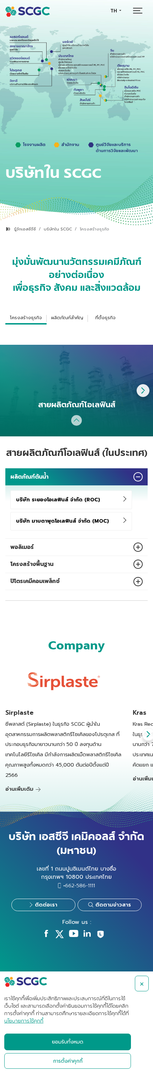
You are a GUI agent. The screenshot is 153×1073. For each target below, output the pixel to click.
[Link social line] (100, 937)
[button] (143, 390)
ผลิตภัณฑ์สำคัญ (67, 317)
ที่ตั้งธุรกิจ (105, 317)
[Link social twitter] (59, 936)
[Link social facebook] (46, 935)
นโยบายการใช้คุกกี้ (23, 1021)
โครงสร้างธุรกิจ (26, 317)
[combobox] (116, 11)
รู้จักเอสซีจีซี (25, 229)
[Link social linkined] (87, 935)
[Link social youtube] (73, 935)
